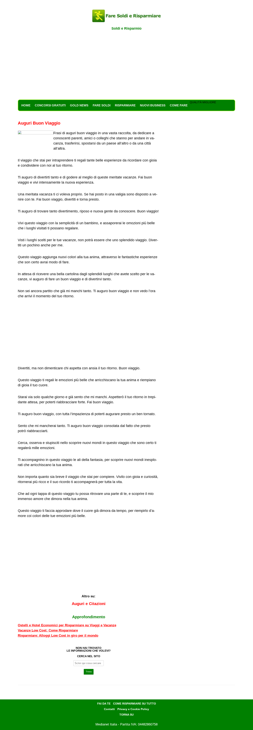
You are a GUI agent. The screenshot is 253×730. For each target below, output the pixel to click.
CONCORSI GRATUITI (50, 105)
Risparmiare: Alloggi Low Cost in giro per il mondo (58, 635)
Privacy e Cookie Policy (133, 709)
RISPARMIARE (125, 105)
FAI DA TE (103, 703)
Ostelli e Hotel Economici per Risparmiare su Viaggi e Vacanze (67, 625)
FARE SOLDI (101, 105)
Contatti (109, 709)
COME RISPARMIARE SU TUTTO (134, 703)
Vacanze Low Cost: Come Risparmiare (48, 630)
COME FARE (179, 105)
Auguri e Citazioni (89, 603)
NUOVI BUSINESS (152, 105)
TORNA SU (126, 714)
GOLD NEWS (79, 105)
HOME (25, 105)
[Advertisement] (126, 67)
